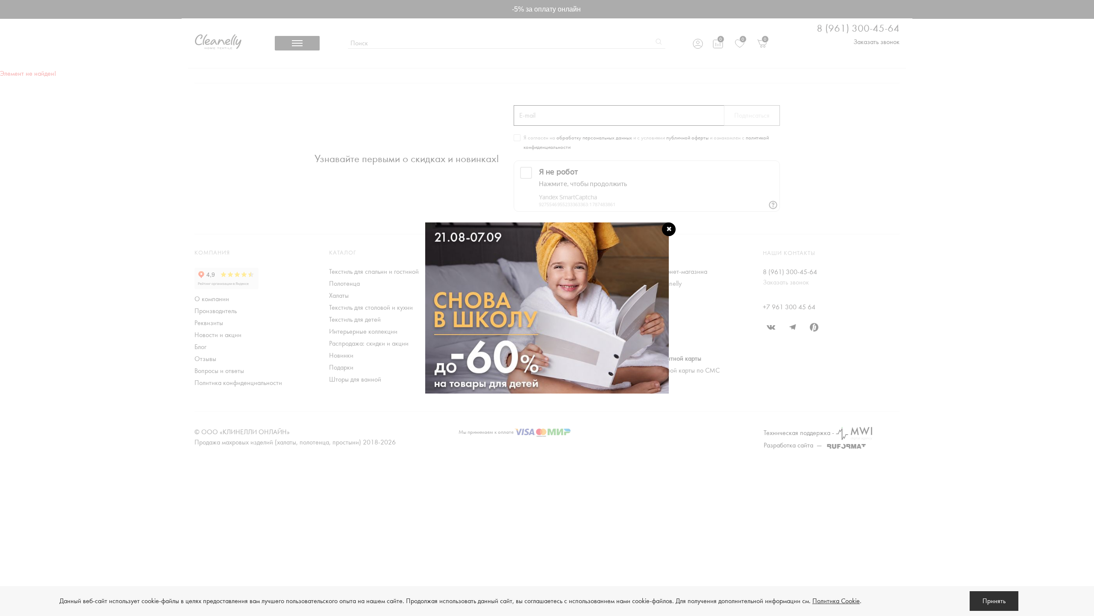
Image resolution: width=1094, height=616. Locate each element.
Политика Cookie (836, 601)
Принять (994, 601)
